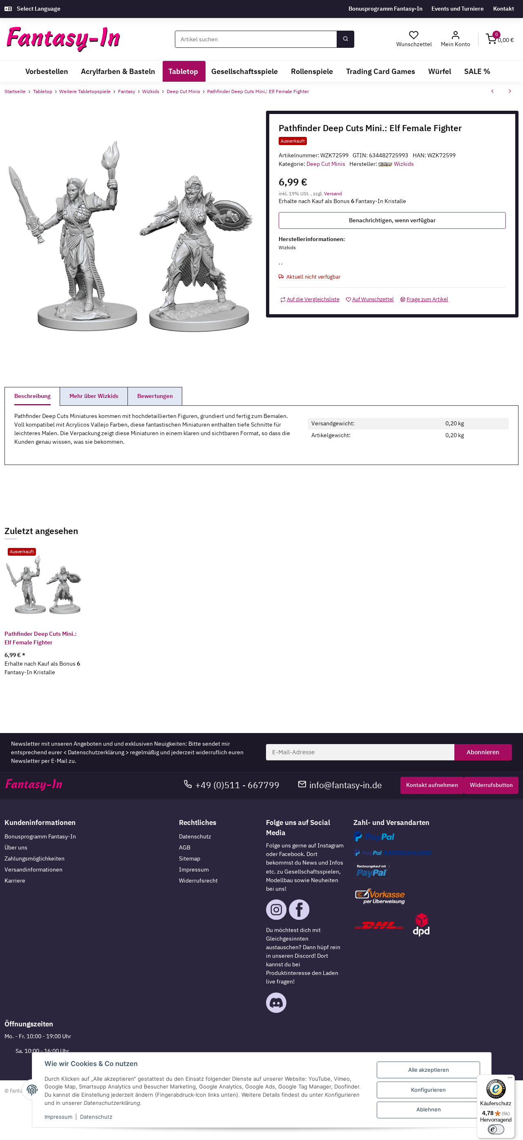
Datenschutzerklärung (96, 752)
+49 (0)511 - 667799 (237, 785)
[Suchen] (345, 39)
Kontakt (503, 8)
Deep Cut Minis (325, 164)
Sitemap (189, 858)
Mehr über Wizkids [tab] (93, 396)
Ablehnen (428, 1109)
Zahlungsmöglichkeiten (34, 858)
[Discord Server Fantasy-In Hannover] (276, 1002)
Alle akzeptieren (428, 1069)
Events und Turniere (457, 8)
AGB (184, 847)
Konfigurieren (428, 1089)
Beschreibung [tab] (32, 396)
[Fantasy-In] (63, 39)
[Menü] (510, 1079)
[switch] (496, 1129)
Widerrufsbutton (491, 785)
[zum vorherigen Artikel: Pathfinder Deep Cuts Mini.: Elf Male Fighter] (492, 92)
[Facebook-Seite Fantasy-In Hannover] (299, 908)
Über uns (15, 847)
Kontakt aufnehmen (432, 785)
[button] (455, 39)
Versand (333, 193)
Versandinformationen (33, 869)
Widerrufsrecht (198, 880)
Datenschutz (195, 836)
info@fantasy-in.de (345, 785)
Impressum (194, 869)
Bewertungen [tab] (155, 396)
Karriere (14, 880)
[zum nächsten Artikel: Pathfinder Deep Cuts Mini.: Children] (510, 92)
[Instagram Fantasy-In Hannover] (276, 908)
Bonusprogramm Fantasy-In (385, 8)
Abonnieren (483, 752)
